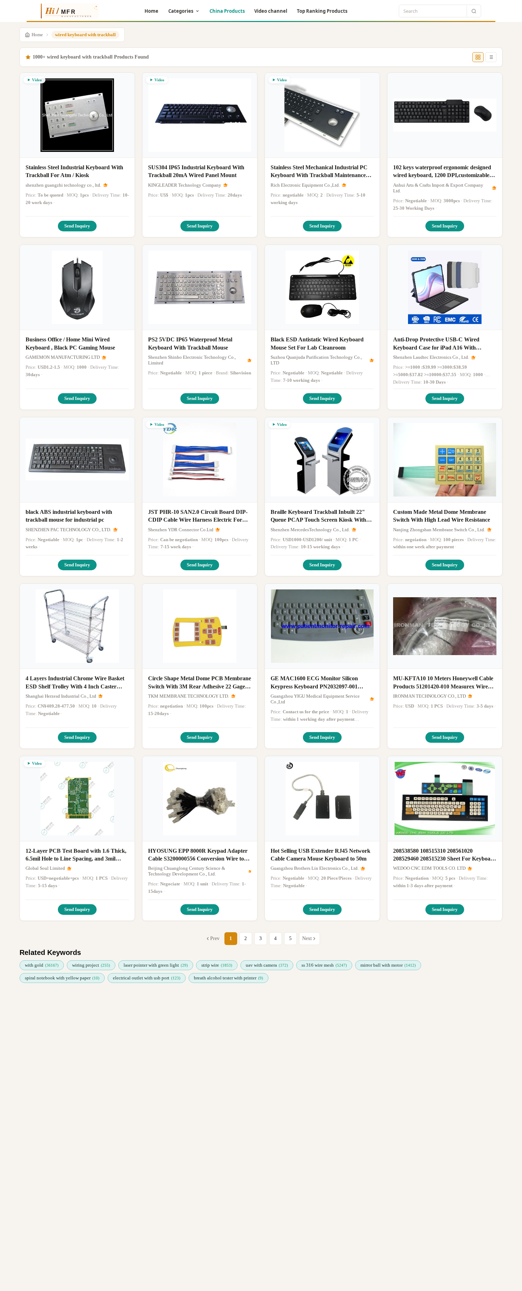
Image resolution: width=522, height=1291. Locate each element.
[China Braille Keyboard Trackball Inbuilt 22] (322, 459)
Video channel (270, 11)
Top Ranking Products (322, 11)
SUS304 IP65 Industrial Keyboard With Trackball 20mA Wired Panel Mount (196, 171)
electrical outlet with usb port (146, 977)
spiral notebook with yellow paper (62, 977)
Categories (180, 11)
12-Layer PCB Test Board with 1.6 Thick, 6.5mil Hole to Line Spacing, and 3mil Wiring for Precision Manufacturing (76, 855)
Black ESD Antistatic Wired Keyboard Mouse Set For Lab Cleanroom (317, 343)
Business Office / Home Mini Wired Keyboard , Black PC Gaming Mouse (70, 343)
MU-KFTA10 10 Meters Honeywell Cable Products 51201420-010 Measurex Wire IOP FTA (443, 683)
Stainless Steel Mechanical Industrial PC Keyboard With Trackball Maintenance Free (319, 172)
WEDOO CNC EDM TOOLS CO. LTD (429, 868)
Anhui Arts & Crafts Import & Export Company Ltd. (438, 187)
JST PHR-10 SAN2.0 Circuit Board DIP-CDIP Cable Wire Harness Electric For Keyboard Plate (198, 516)
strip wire (216, 965)
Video (37, 80)
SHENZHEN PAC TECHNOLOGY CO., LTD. (68, 529)
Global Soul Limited (45, 868)
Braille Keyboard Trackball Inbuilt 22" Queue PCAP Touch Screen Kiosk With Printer (318, 516)
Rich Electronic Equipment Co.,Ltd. (305, 185)
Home (151, 11)
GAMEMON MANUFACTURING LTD (63, 357)
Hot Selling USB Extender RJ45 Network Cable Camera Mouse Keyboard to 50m (320, 855)
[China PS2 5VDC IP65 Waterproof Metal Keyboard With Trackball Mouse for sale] (199, 287)
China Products (227, 11)
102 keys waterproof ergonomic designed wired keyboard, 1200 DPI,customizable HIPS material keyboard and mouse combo (442, 172)
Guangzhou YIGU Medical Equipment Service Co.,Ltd (315, 698)
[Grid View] (478, 57)
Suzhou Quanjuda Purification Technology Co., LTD (316, 360)
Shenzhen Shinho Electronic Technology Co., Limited (192, 360)
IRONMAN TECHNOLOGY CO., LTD (429, 696)
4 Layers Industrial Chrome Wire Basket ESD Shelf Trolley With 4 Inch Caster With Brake (75, 683)
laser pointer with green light (156, 965)
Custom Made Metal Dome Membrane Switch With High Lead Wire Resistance (441, 516)
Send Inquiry (77, 226)
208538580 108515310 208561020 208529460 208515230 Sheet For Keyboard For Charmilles (444, 855)
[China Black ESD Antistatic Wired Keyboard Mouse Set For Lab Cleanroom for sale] (322, 287)
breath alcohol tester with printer (228, 977)
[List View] (490, 57)
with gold (42, 965)
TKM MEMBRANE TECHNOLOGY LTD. (188, 696)
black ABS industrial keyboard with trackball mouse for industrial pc (69, 516)
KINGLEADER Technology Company (184, 185)
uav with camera (267, 965)
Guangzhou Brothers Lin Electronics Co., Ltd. (315, 868)
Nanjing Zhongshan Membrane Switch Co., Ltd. (439, 529)
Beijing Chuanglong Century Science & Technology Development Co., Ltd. (186, 871)
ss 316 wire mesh (324, 965)
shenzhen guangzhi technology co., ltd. (63, 185)
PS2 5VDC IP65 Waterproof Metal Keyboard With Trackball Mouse (190, 343)
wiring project (91, 965)
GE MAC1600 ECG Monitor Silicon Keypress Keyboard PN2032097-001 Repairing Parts (314, 683)
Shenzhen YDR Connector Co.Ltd (180, 529)
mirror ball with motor (388, 965)
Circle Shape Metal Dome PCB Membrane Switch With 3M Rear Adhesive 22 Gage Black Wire (199, 683)
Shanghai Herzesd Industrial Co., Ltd (61, 696)
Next (307, 938)
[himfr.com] (67, 11)
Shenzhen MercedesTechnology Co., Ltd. (310, 529)
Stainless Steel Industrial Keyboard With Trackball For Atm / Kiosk (74, 171)
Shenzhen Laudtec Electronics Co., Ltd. (431, 357)
